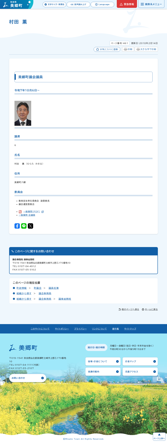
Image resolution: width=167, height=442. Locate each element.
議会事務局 (45, 293)
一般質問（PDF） (31, 211)
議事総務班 (65, 299)
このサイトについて (40, 329)
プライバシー (80, 329)
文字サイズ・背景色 (56, 4)
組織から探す (24, 293)
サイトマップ (130, 329)
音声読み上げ (80, 4)
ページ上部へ (159, 438)
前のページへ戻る (130, 309)
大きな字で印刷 (148, 49)
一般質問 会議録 (27, 215)
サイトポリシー (62, 329)
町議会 (37, 288)
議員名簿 (54, 288)
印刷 (130, 49)
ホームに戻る (151, 309)
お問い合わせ (18, 378)
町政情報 (22, 288)
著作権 (115, 329)
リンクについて (99, 329)
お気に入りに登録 (109, 49)
